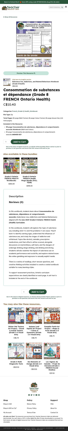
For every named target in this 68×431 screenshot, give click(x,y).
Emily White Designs (35, 429)
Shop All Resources (10, 17)
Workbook (33, 111)
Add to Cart (19, 141)
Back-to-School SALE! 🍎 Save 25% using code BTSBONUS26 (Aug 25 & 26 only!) (31, 2)
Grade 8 (21, 111)
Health (26, 111)
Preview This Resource (25, 73)
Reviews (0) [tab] (16, 202)
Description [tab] (16, 196)
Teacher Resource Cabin (10, 8)
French (14, 111)
